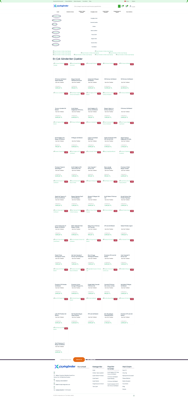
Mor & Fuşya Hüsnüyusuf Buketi (93, 255)
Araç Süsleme (129, 11)
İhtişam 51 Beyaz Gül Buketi (94, 197)
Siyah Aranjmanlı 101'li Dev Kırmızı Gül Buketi (110, 138)
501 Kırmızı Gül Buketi (127, 79)
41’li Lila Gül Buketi (93, 314)
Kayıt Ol (124, 370)
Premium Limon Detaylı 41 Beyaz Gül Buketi (77, 285)
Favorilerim (85, 1)
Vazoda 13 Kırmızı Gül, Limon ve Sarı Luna (109, 285)
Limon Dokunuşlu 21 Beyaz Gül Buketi (60, 226)
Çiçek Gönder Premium (106, 12)
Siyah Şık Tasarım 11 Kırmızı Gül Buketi (60, 197)
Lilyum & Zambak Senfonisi (93, 138)
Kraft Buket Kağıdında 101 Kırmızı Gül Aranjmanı (77, 109)
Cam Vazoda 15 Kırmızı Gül (125, 255)
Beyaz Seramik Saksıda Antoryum (76, 79)
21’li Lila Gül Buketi (109, 226)
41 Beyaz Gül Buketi (77, 137)
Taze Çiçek (95, 386)
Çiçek (58, 11)
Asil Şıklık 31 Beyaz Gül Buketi (126, 285)
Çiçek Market (96, 381)
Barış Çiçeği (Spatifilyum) (108, 167)
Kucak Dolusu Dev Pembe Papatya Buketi (126, 197)
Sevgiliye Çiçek (94, 11)
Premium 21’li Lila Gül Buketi (126, 314)
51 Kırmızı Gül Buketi (126, 108)
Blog (90, 1)
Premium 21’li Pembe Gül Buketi (61, 285)
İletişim (133, 1)
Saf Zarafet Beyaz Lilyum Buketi (76, 314)
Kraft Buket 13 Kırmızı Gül (110, 197)
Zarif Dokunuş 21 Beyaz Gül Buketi (60, 344)
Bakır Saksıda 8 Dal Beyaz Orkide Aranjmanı (76, 226)
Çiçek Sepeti (95, 378)
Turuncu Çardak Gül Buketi (60, 109)
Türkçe (127, 1)
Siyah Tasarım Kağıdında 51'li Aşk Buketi (126, 138)
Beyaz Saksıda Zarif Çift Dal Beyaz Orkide (77, 197)
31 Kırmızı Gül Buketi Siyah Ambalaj (60, 79)
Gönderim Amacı (70, 11)
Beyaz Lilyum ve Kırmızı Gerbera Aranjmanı (109, 109)
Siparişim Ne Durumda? (58, 1)
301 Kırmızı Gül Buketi (110, 79)
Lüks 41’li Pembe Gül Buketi (60, 314)
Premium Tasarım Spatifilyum (60, 167)
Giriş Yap (124, 373)
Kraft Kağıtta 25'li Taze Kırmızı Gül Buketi (76, 167)
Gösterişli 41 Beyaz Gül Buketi (93, 79)
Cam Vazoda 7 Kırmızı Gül (92, 167)
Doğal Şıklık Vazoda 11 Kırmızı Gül (93, 285)
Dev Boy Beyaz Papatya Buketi (108, 314)
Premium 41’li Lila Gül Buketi (110, 255)
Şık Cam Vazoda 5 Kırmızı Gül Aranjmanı (77, 255)
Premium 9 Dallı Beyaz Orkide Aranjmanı (125, 167)
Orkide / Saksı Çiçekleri (82, 12)
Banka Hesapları (77, 1)
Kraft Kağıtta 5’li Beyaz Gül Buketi (60, 138)
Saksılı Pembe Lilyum (127, 226)
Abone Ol (79, 359)
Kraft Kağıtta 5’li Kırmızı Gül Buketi (93, 109)
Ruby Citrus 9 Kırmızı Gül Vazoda (94, 226)
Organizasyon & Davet (117, 12)
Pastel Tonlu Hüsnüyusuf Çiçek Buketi (60, 255)
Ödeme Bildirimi (68, 1)
